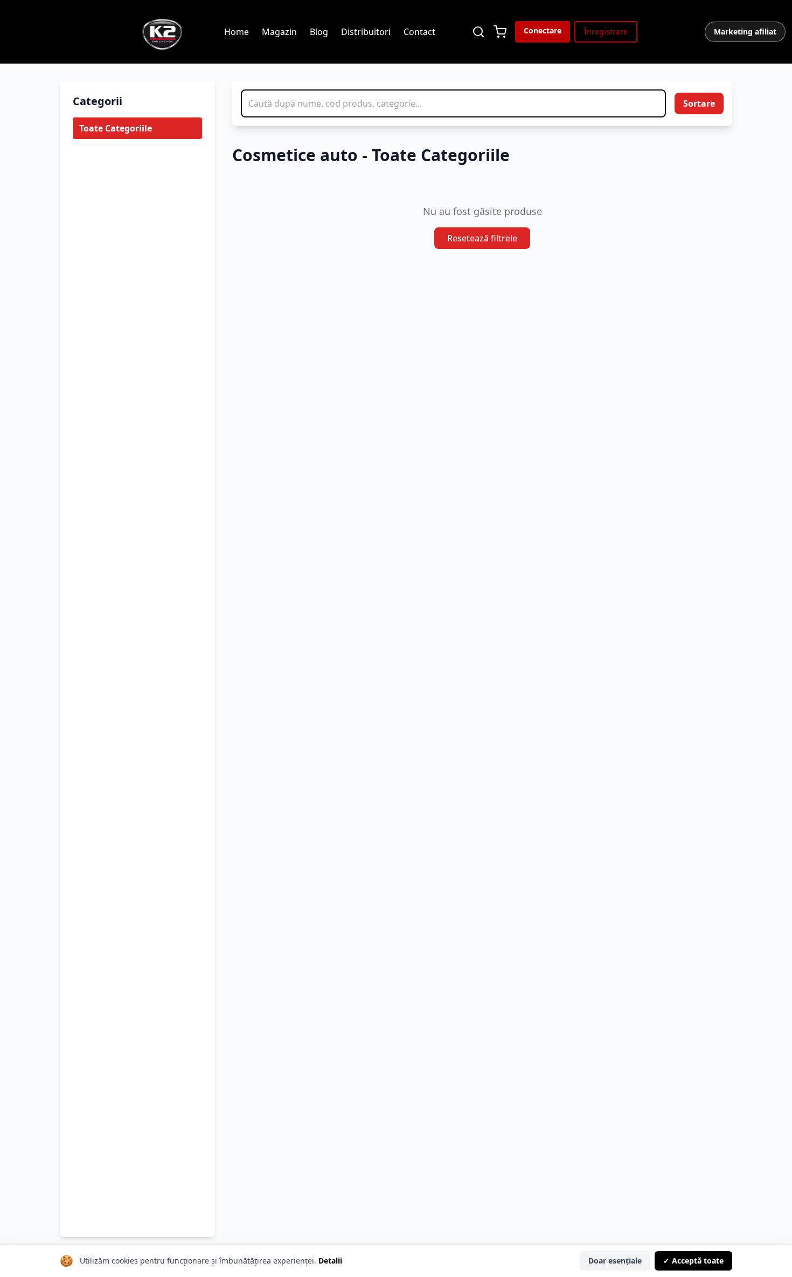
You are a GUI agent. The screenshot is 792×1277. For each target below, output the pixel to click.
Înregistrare (606, 31)
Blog (319, 32)
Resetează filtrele (482, 238)
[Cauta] (478, 31)
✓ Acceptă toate (693, 1260)
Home (236, 32)
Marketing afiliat (745, 31)
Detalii (330, 1260)
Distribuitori (366, 32)
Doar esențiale (615, 1260)
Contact (419, 32)
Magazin (279, 32)
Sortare (699, 103)
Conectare (542, 30)
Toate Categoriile (115, 128)
